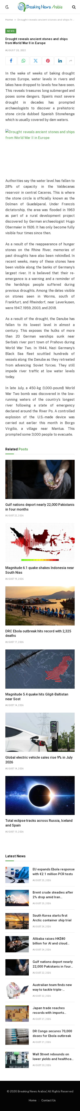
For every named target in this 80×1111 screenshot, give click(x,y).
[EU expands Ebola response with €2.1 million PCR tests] (17, 875)
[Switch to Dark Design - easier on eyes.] (6, 7)
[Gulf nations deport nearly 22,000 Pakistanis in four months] (40, 479)
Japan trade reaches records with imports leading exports (49, 1012)
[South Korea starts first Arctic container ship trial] (17, 921)
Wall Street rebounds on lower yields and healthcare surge (54, 1058)
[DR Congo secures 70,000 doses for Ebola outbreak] (17, 1037)
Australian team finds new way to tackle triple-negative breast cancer (52, 989)
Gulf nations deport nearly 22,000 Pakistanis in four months (53, 966)
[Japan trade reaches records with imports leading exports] (17, 1013)
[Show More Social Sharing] (71, 61)
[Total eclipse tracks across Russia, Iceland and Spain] (40, 795)
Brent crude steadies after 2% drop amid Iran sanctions (53, 897)
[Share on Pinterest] (48, 61)
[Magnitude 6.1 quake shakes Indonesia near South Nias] (40, 542)
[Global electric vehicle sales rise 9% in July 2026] (40, 732)
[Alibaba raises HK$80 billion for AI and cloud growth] (17, 944)
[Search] (73, 7)
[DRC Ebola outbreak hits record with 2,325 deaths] (40, 605)
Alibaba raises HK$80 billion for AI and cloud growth (50, 943)
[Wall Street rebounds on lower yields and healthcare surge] (17, 1060)
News (11, 31)
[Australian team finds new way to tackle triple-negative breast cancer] (17, 990)
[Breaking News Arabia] (40, 7)
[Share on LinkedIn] (60, 61)
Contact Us (48, 1100)
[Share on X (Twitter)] (35, 61)
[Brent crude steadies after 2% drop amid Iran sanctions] (17, 898)
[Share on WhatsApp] (23, 61)
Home (9, 19)
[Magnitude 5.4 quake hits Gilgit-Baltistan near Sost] (40, 669)
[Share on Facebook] (11, 61)
